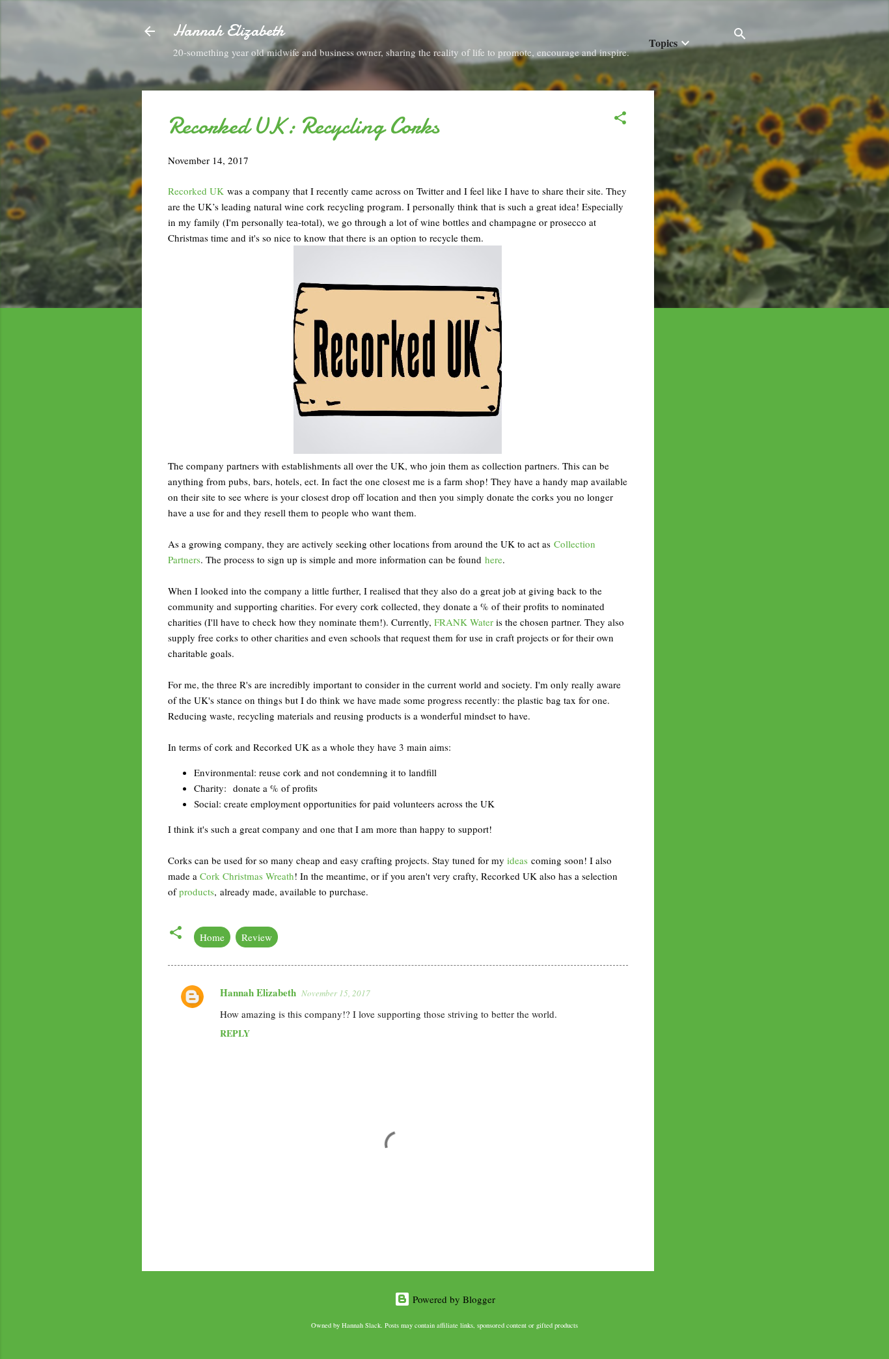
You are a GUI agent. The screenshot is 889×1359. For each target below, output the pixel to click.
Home (212, 937)
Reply (235, 1033)
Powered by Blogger (452, 1299)
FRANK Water (463, 621)
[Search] (740, 35)
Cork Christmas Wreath (247, 875)
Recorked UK (196, 190)
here (493, 559)
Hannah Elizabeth (228, 31)
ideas (519, 860)
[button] (620, 120)
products (196, 891)
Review (256, 937)
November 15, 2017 (335, 993)
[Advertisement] (706, 286)
